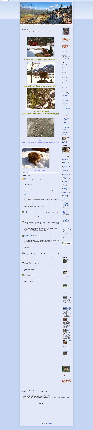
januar (65, 132)
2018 (65, 77)
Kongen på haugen (66, 220)
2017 (64, 79)
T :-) (25, 178)
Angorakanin (54, 24)
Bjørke (64, 193)
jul (63, 173)
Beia (68, 351)
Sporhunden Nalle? (67, 116)
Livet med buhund (66, 219)
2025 (65, 65)
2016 (65, 80)
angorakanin (65, 160)
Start (22, 24)
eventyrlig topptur (66, 182)
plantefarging (65, 174)
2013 (65, 85)
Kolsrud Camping (67, 108)
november (66, 95)
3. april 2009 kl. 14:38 (33, 235)
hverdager (65, 156)
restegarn (65, 196)
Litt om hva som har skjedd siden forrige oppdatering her (66, 225)
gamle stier (65, 180)
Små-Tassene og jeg (31, 5)
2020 (65, 74)
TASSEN (29, 24)
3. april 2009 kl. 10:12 (30, 189)
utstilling (64, 181)
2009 (65, 92)
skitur (64, 168)
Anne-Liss (26, 262)
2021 (64, 72)
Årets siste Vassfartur (69, 308)
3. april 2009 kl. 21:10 (32, 262)
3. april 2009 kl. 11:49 (29, 221)
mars (65, 129)
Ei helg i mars (68, 319)
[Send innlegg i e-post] (33, 172)
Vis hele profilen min (65, 142)
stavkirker (65, 191)
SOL (65, 124)
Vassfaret (64, 158)
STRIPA (42, 24)
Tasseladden (65, 184)
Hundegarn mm (47, 24)
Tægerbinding (65, 178)
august (65, 100)
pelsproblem (65, 185)
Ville (25, 221)
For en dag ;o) (66, 113)
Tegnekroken (65, 223)
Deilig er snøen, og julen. (69, 297)
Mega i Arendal (65, 213)
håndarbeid (65, 165)
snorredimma (26, 235)
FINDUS (38, 24)
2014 (64, 84)
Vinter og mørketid (68, 330)
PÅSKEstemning (67, 125)
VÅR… (65, 122)
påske (64, 177)
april (65, 106)
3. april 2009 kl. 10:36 (30, 197)
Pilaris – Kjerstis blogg (66, 212)
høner (64, 163)
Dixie (25, 274)
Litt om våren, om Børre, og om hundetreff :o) (67, 110)
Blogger (50, 423)
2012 (64, 87)
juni (65, 103)
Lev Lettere (65, 236)
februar (65, 130)
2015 (65, 82)
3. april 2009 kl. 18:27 (30, 252)
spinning (64, 170)
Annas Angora (65, 233)
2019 (64, 75)
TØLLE (34, 24)
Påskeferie (69, 340)
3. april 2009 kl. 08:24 (30, 178)
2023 (65, 69)
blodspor (64, 175)
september (66, 98)
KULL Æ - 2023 (66, 234)
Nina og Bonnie (26, 211)
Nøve (69, 137)
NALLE (26, 24)
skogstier (64, 198)
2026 (65, 64)
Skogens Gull (65, 216)
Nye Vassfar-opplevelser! (69, 285)
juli (65, 101)
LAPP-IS (64, 202)
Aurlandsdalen (65, 192)
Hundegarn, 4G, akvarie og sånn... (69, 261)
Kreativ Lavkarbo (66, 228)
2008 (65, 134)
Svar (25, 185)
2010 (65, 90)
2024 (65, 67)
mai (65, 105)
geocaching (65, 162)
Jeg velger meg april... (67, 119)
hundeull (64, 171)
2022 (65, 70)
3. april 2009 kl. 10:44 (34, 211)
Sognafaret (65, 207)
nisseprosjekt (65, 188)
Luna (25, 252)
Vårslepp (65, 115)
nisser (64, 189)
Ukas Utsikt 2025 (66, 166)
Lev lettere (65, 195)
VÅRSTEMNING (67, 127)
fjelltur (64, 159)
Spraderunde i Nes (67, 120)
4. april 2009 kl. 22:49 (30, 274)
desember (66, 93)
